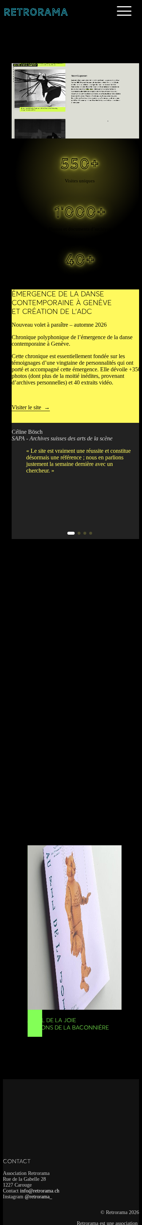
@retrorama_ (38, 1196)
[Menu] (124, 11)
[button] (71, 533)
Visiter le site (26, 407)
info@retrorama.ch (39, 1191)
